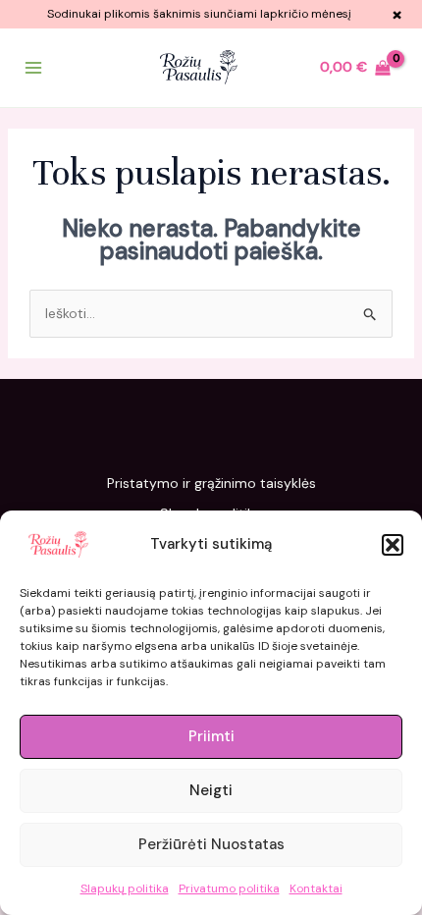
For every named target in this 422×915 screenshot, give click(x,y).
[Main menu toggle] (33, 67)
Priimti (211, 736)
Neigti (211, 790)
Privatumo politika (229, 888)
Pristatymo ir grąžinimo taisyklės (211, 483)
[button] (392, 545)
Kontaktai (316, 888)
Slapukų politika (124, 888)
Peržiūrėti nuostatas (211, 844)
